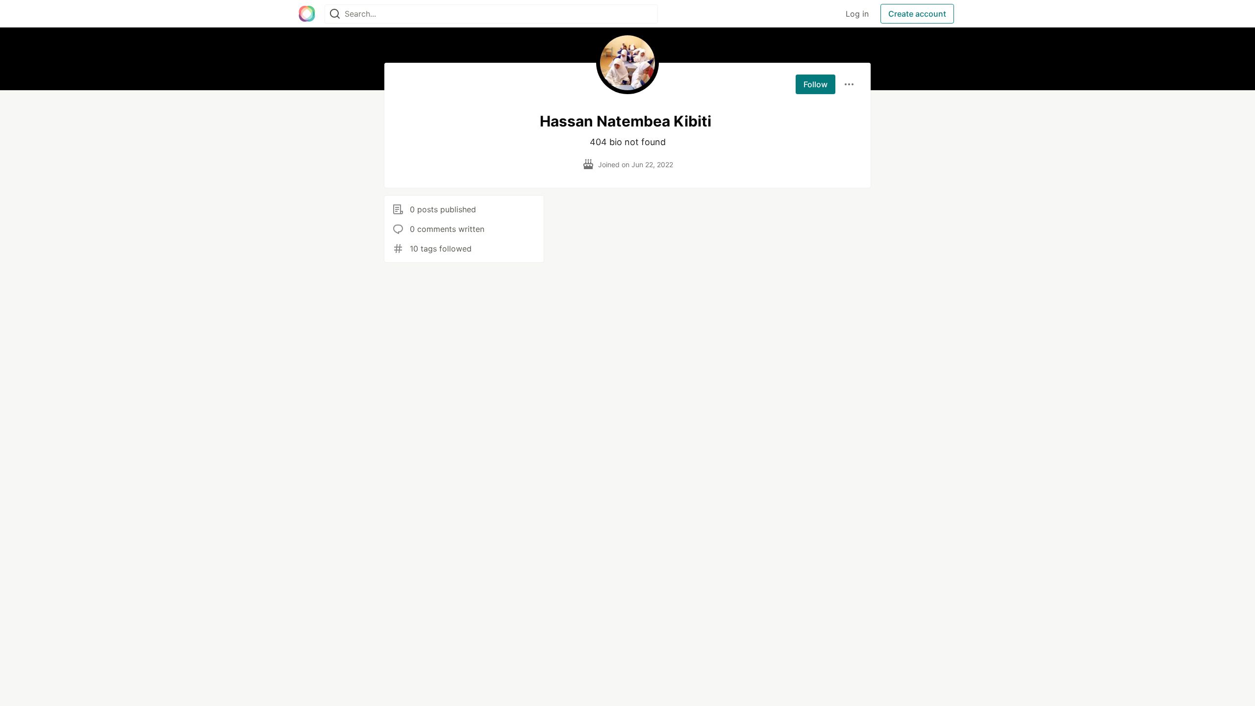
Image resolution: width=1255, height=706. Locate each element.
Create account (917, 14)
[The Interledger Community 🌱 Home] (307, 14)
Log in (857, 14)
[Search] (335, 14)
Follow (815, 84)
